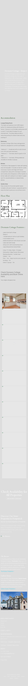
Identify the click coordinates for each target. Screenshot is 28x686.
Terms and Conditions (6, 656)
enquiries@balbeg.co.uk (9, 653)
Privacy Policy (4, 660)
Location (11, 678)
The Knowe (5, 556)
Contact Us (16, 678)
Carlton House (6, 576)
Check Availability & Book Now (14, 498)
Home (5, 676)
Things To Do (13, 676)
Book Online (4, 65)
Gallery (18, 676)
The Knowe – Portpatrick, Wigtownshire (10, 645)
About (8, 676)
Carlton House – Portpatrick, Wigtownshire (10, 642)
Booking (22, 676)
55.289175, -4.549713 (5, 630)
